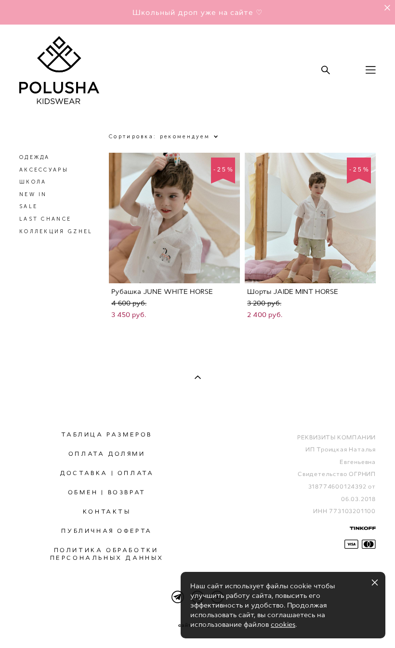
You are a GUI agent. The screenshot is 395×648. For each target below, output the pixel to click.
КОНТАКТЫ (107, 512)
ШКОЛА (33, 182)
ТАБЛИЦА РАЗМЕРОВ (106, 434)
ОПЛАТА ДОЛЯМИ (106, 454)
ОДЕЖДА (34, 157)
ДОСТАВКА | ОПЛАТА (107, 473)
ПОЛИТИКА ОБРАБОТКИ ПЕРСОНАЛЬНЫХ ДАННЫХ (107, 554)
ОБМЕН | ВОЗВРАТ (107, 492)
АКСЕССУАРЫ (43, 170)
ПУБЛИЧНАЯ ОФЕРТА (106, 531)
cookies (283, 624)
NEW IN (33, 194)
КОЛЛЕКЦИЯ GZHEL (56, 231)
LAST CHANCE (45, 219)
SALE (28, 206)
